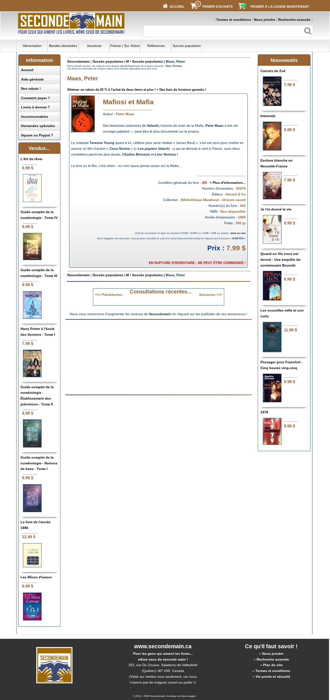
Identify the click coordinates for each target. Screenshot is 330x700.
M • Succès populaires (144, 61)
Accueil (27, 70)
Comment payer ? (35, 98)
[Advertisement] (118, 357)
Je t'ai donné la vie (275, 209)
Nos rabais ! (31, 88)
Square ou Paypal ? (37, 135)
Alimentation (32, 46)
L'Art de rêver (32, 159)
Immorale (267, 116)
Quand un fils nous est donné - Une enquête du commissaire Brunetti (280, 259)
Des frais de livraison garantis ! (182, 89)
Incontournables (34, 117)
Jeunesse (94, 46)
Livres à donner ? (35, 107)
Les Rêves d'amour (36, 577)
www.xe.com (238, 233)
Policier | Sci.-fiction (125, 46)
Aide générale (32, 79)
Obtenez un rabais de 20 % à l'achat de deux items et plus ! (111, 89)
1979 (264, 412)
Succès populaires (187, 46)
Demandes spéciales (38, 126)
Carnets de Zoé (273, 71)
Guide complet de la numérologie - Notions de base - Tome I (39, 463)
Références (156, 46)
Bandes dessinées (63, 46)
